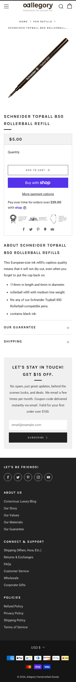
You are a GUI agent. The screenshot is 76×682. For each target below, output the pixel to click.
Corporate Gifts (15, 585)
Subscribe (36, 437)
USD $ (35, 647)
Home (23, 21)
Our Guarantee (14, 529)
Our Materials (13, 522)
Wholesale (11, 578)
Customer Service (16, 571)
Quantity (13, 152)
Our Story (10, 508)
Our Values (11, 515)
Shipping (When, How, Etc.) (22, 550)
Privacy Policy (13, 613)
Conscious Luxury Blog (20, 501)
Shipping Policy (14, 620)
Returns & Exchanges (18, 557)
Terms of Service (16, 627)
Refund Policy (13, 606)
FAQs (7, 564)
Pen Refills (42, 21)
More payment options (38, 194)
